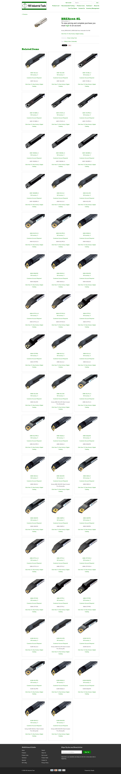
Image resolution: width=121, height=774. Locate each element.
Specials (24, 760)
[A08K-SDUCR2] (60, 466)
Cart (97, 2)
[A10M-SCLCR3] (60, 628)
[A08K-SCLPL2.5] (86, 384)
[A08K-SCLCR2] (34, 384)
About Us (96, 5)
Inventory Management (92, 8)
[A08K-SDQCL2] (60, 426)
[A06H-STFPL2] (86, 303)
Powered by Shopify (89, 770)
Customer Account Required (34, 77)
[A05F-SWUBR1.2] (86, 143)
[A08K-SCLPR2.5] (34, 426)
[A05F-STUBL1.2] (86, 63)
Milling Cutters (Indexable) (70, 41)
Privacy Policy (45, 762)
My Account (68, 2)
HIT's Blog (24, 762)
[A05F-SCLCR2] (60, 63)
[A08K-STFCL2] (60, 548)
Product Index (45, 757)
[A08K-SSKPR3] (86, 508)
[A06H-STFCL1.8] (34, 303)
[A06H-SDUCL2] (60, 263)
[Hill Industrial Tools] (34, 6)
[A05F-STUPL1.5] (60, 103)
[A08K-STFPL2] (60, 588)
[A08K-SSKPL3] (60, 508)
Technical (89, 5)
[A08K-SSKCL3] (86, 466)
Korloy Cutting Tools (72, 38)
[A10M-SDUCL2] (34, 710)
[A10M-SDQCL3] (60, 670)
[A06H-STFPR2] (34, 343)
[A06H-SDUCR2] (86, 263)
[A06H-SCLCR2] (86, 183)
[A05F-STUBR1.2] (34, 103)
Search (43, 750)
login (67, 26)
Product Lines (81, 5)
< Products (24, 14)
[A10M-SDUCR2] (60, 710)
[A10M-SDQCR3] (86, 670)
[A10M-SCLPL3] (86, 628)
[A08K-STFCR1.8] (86, 548)
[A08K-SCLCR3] (60, 384)
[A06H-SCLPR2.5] (60, 223)
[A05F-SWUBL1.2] (34, 143)
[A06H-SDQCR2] (34, 263)
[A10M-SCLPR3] (34, 670)
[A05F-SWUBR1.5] (34, 183)
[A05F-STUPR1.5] (86, 103)
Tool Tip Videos (72, 8)
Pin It (69, 45)
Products (24, 752)
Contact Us (82, 8)
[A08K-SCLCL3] (86, 343)
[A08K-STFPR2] (86, 588)
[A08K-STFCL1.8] (34, 548)
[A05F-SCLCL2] (34, 63)
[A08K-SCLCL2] (60, 343)
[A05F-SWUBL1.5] (60, 143)
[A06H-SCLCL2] (60, 183)
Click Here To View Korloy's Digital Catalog (72, 33)
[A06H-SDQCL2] (86, 223)
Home (23, 750)
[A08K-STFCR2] (34, 588)
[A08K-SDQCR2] (86, 426)
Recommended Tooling (68, 5)
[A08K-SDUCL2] (34, 466)
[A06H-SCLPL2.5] (34, 223)
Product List (56, 5)
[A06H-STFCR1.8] (60, 303)
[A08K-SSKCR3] (34, 508)
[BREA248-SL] (41, 22)
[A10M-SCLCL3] (34, 628)
